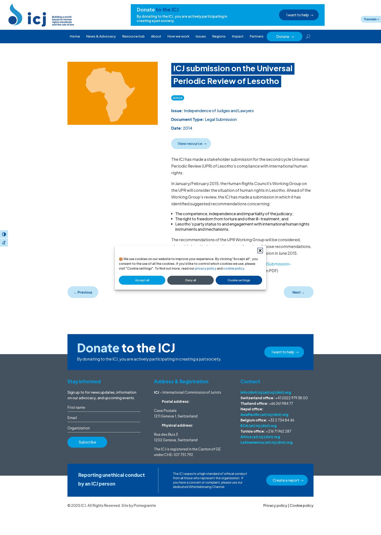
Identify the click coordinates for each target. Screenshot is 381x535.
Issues (201, 36)
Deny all (190, 280)
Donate (285, 36)
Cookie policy (302, 505)
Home (75, 36)
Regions (219, 36)
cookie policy (233, 268)
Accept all (142, 280)
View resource (190, 143)
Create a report (286, 480)
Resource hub (133, 36)
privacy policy (205, 268)
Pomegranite (145, 505)
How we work (178, 36)
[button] (260, 251)
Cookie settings (239, 280)
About (156, 36)
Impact (237, 36)
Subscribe (87, 442)
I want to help (298, 15)
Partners (257, 36)
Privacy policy (275, 505)
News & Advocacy (101, 36)
